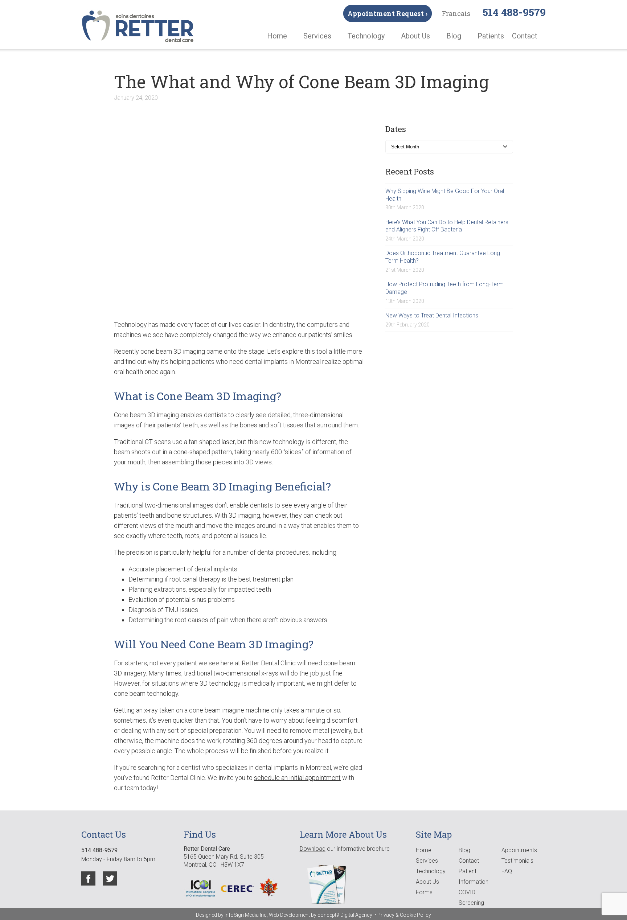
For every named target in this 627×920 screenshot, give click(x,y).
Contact (524, 36)
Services (317, 36)
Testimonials (517, 860)
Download (312, 848)
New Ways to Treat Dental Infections (431, 315)
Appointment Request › (387, 13)
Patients (491, 36)
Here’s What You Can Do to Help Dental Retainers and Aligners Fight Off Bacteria (446, 226)
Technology (366, 36)
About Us (415, 36)
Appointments (519, 850)
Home (277, 36)
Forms (424, 892)
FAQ (506, 871)
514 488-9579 (514, 12)
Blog (453, 36)
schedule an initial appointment (297, 777)
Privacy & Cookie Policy (404, 915)
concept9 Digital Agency (345, 915)
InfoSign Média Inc (246, 915)
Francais (456, 13)
